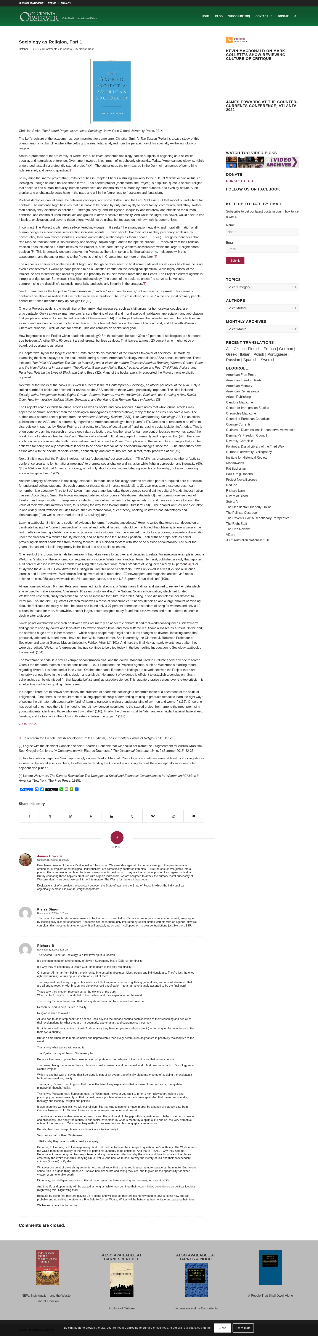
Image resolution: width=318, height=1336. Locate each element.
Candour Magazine (239, 402)
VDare (230, 534)
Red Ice (231, 485)
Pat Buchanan (236, 468)
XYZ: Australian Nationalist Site (248, 540)
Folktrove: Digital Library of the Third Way (255, 446)
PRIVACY (66, 3)
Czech (239, 349)
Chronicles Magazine (241, 413)
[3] (144, 283)
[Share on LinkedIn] (111, 816)
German (286, 349)
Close (222, 1327)
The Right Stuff (236, 523)
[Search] (295, 16)
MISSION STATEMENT (31, 3)
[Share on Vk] (153, 816)
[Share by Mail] (194, 816)
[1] (70, 170)
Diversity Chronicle (239, 441)
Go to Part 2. (28, 724)
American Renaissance (242, 391)
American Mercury (239, 385)
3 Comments (49, 49)
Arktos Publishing (238, 396)
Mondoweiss (235, 463)
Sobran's (232, 501)
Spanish (250, 360)
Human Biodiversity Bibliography (249, 452)
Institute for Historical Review (246, 457)
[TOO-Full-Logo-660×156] (59, 16)
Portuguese (277, 354)
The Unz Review (238, 529)
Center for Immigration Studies (247, 408)
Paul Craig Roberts (239, 474)
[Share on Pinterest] (91, 816)
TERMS (52, 3)
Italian (245, 354)
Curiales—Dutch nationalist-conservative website (260, 430)
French (270, 349)
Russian (233, 360)
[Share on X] (50, 816)
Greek (231, 354)
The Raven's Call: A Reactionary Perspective (257, 518)
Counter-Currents (238, 424)
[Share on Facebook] (29, 816)
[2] (155, 256)
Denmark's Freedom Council (246, 435)
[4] (189, 564)
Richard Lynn (235, 490)
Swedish (268, 360)
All (228, 349)
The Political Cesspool (241, 512)
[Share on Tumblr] (132, 816)
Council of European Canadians (248, 419)
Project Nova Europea (241, 479)
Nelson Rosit (86, 49)
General (67, 49)
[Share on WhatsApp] (70, 816)
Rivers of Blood (237, 496)
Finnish (254, 349)
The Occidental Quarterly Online (248, 507)
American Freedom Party (244, 380)
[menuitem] (32, 3)
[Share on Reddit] (173, 816)
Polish (259, 354)
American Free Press (241, 374)
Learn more (243, 1327)
